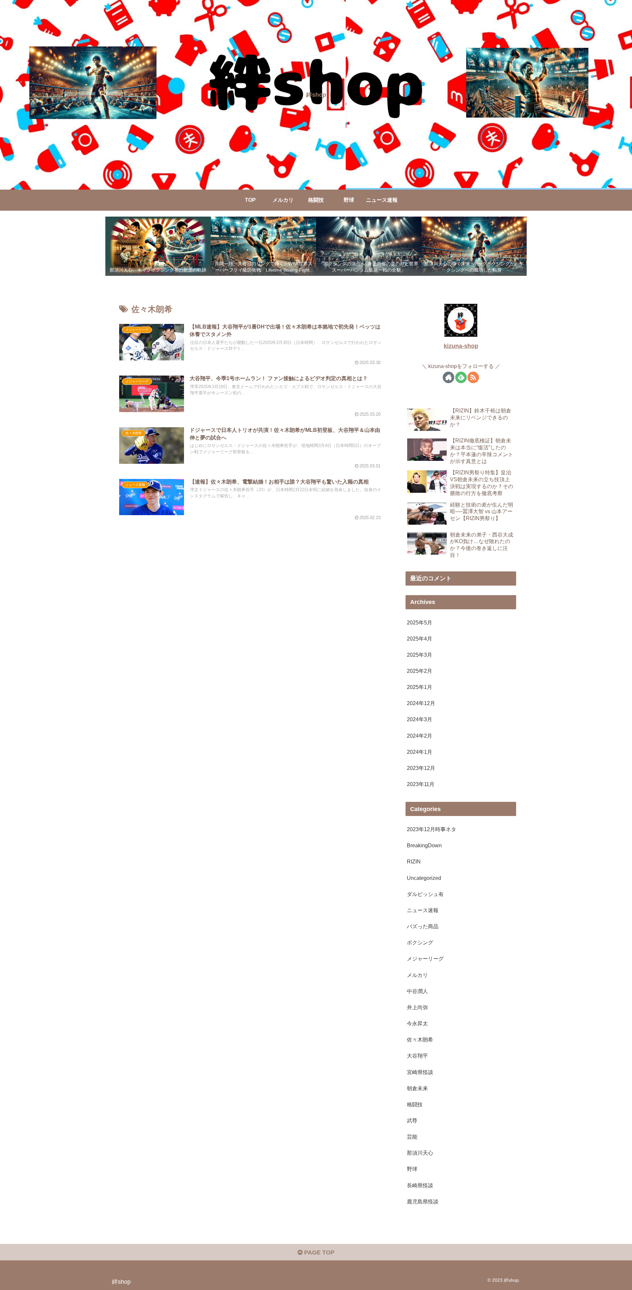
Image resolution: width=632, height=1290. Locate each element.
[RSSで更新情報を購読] (473, 377)
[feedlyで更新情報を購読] (461, 377)
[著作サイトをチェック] (448, 377)
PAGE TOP (318, 1252)
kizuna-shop (461, 346)
